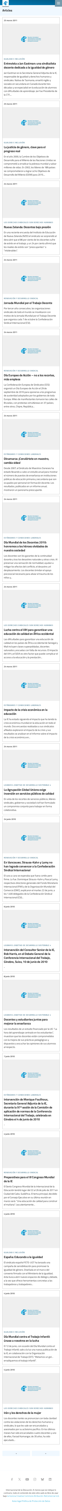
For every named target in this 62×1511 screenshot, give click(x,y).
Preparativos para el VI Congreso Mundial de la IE (31, 1169)
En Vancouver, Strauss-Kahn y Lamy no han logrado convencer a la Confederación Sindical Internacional (31, 858)
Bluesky (42, 1479)
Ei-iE (4, 3)
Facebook (12, 1479)
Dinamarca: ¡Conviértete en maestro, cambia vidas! (31, 453)
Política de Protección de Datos (36, 1501)
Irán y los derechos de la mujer (31, 1405)
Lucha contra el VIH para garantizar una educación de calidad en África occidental (31, 622)
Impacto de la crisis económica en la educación (31, 702)
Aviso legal (17, 1501)
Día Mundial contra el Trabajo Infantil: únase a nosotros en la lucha (31, 1327)
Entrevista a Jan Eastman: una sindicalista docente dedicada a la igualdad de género (31, 57)
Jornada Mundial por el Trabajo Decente (31, 291)
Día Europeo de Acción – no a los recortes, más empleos (31, 369)
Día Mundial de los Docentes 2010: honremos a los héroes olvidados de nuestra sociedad (31, 538)
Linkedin (50, 1479)
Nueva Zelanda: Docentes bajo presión (31, 217)
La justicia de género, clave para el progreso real (31, 139)
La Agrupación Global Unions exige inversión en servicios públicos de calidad (31, 778)
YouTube (27, 1479)
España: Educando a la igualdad (31, 1249)
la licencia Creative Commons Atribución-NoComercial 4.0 (33, 1495)
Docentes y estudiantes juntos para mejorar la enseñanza (31, 1012)
